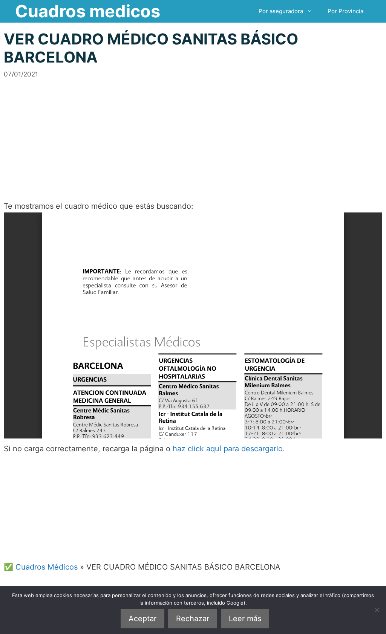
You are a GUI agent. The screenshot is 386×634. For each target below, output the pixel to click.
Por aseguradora (281, 11)
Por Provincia (345, 11)
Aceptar (142, 618)
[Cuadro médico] (193, 325)
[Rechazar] (376, 610)
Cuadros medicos (87, 11)
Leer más (245, 618)
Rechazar (192, 618)
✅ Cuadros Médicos (41, 566)
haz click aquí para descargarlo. (229, 448)
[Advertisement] (193, 132)
